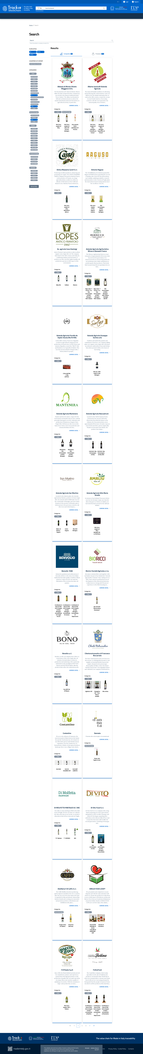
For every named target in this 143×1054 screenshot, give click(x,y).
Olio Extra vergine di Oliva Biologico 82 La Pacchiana (97, 531)
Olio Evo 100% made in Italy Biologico (97, 373)
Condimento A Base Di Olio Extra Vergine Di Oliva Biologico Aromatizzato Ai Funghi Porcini (58, 610)
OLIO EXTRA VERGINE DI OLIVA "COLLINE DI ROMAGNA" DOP (93, 929)
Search (32, 40)
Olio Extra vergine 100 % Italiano (66, 1007)
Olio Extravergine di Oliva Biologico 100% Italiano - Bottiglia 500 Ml (105, 293)
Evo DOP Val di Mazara (67, 690)
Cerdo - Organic (67, 529)
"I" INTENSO (67, 838)
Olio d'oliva (105, 691)
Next (81, 123)
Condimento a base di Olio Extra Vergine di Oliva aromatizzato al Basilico (88, 1010)
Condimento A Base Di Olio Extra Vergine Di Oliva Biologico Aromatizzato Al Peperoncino (75, 610)
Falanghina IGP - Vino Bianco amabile (97, 693)
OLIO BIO (58, 769)
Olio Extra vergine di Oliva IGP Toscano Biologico (66, 128)
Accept (97, 1049)
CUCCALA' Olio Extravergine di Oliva (93, 452)
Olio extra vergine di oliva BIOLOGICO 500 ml (67, 209)
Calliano (67, 285)
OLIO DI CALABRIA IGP (67, 770)
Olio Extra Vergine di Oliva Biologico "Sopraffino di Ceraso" (101, 129)
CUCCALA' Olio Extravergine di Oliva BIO (101, 452)
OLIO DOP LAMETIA (75, 770)
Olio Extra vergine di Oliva (58, 126)
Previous (53, 123)
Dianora (75, 285)
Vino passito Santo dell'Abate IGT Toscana (75, 127)
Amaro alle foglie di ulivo (96, 759)
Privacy (87, 1048)
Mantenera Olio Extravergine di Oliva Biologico (62, 453)
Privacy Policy (112, 1049)
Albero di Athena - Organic (58, 530)
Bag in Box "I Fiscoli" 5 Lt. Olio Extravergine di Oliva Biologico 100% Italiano (97, 293)
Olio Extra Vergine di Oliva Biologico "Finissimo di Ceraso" (92, 129)
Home (31, 25)
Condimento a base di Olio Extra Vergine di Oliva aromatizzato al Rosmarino (105, 1010)
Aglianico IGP (88, 691)
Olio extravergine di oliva (93, 846)
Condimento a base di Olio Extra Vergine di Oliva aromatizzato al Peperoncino (97, 1010)
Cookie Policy (95, 1048)
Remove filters (34, 186)
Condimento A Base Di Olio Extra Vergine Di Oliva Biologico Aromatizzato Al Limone (66, 610)
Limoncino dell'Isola (71, 925)
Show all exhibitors (39, 10)
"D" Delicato (58, 838)
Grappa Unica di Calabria (62, 925)
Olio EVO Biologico (75, 529)
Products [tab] (100, 54)
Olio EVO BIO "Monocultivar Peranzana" (97, 608)
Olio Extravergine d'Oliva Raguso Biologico (101, 209)
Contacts (131, 1049)
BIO (75, 838)
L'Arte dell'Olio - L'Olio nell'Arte (66, 375)
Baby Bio (58, 285)
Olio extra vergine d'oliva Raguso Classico (92, 209)
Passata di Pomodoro (101, 925)
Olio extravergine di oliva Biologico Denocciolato (101, 848)
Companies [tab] (68, 54)
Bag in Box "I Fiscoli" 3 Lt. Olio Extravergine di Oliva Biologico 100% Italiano (88, 293)
